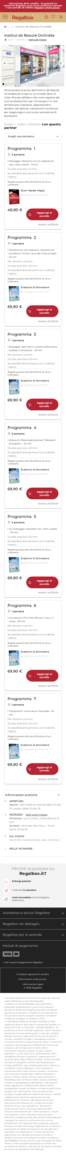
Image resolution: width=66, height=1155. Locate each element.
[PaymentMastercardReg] (16, 954)
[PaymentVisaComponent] (6, 954)
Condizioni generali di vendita (32, 974)
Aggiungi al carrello (44, 214)
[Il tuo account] (46, 16)
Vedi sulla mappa (37, 39)
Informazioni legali (33, 984)
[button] (5, 63)
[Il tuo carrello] (61, 16)
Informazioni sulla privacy (32, 979)
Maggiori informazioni (47, 7)
